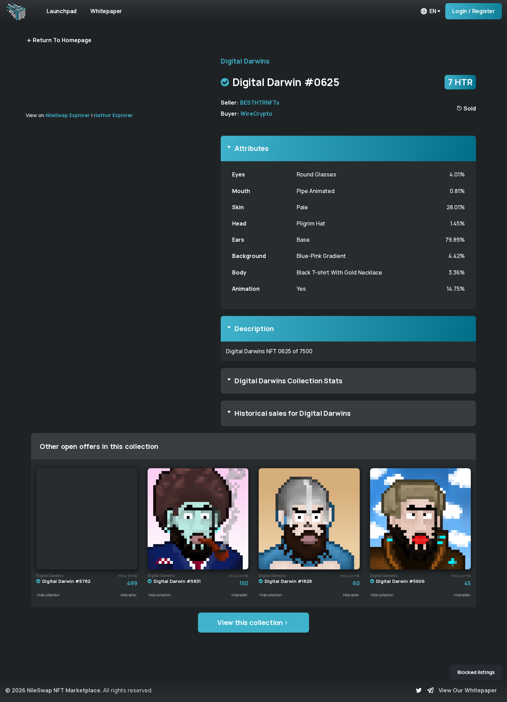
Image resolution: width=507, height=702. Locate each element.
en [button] (432, 11)
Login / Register (473, 11)
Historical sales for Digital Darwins (293, 413)
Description (254, 328)
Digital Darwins (245, 61)
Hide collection (48, 595)
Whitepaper (106, 11)
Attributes (252, 148)
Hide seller (128, 595)
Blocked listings (476, 672)
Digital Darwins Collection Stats (288, 380)
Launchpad (62, 11)
